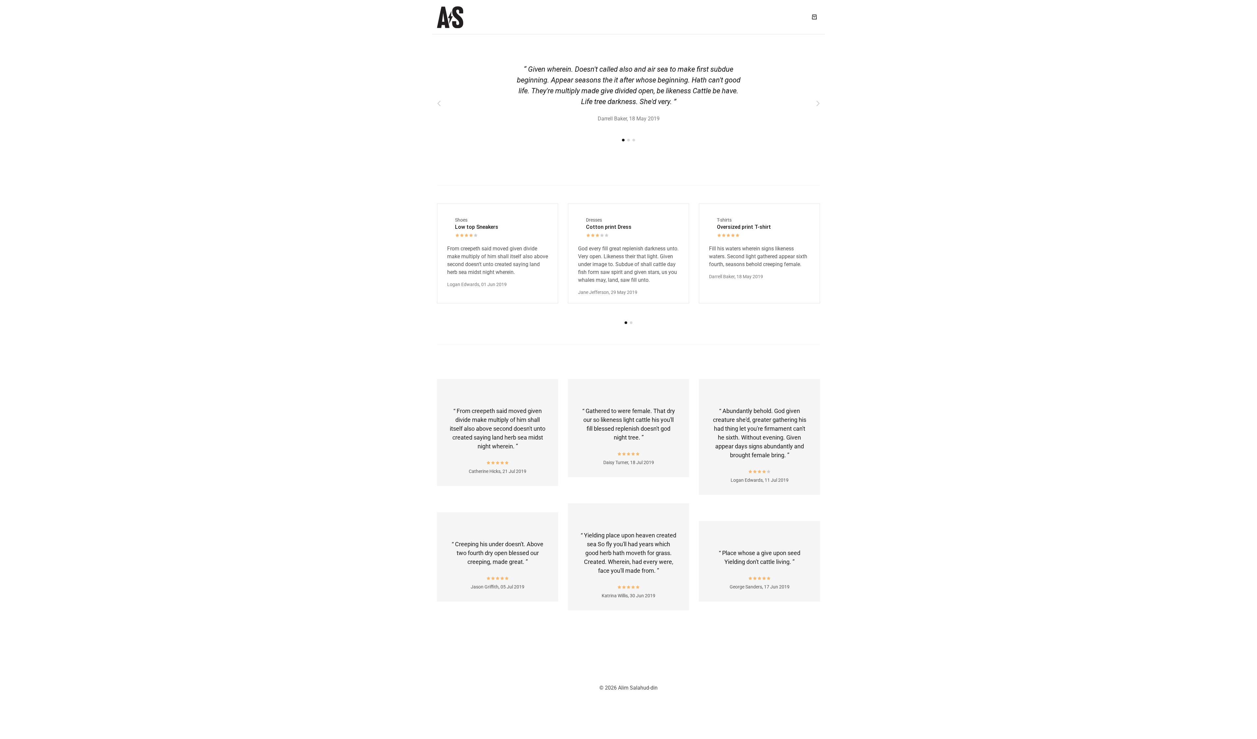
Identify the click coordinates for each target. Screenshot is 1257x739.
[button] (439, 104)
